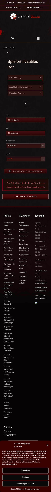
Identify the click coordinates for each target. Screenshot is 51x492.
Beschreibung (15, 78)
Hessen (22, 240)
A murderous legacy (8, 224)
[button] (47, 445)
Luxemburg (23, 244)
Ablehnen (25, 477)
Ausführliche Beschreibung (20, 87)
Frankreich (23, 236)
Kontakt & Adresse (17, 93)
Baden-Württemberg (24, 224)
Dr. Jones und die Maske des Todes (9, 276)
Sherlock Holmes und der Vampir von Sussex (9, 371)
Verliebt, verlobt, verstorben (8, 405)
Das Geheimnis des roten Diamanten (9, 231)
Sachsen (22, 276)
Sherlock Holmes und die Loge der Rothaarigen (8, 383)
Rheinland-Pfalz (23, 267)
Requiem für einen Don (8, 328)
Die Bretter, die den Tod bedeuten (9, 266)
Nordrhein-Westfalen (23, 260)
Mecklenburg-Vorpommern (24, 249)
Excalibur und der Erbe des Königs (9, 285)
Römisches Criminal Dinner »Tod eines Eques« (9, 337)
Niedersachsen (25, 255)
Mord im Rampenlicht (8, 302)
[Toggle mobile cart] (13, 38)
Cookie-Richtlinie (16, 489)
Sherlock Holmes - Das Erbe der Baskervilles (9, 359)
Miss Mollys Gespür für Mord (8, 294)
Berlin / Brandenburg (24, 230)
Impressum (36, 489)
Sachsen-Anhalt (22, 281)
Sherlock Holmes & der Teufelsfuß (9, 348)
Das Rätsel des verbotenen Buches (9, 241)
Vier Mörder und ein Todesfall (8, 414)
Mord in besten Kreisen (9, 309)
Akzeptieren (25, 471)
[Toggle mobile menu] (38, 38)
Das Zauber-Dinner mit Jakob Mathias (9, 257)
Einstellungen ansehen (25, 484)
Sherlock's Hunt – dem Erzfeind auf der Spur (8, 395)
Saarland (22, 272)
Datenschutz (27, 489)
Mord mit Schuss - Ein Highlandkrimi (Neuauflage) (9, 319)
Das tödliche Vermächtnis (8, 249)
